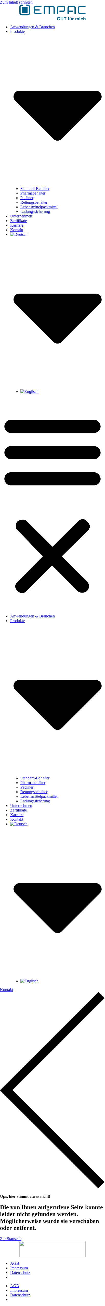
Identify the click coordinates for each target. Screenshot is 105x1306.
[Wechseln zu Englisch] (29, 391)
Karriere (16, 225)
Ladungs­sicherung (35, 211)
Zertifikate (18, 220)
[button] (52, 504)
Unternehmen (21, 216)
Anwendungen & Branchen (32, 27)
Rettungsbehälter (33, 202)
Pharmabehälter (32, 193)
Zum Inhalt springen (16, 2)
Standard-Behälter (34, 188)
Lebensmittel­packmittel (39, 207)
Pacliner (26, 198)
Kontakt (16, 230)
